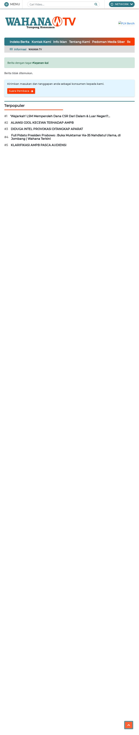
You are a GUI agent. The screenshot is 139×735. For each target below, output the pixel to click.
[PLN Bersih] (126, 23)
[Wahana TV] (40, 23)
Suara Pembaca (19, 91)
